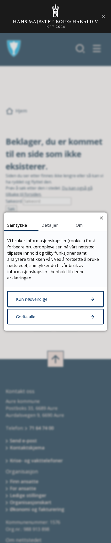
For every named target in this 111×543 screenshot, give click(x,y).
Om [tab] (79, 225)
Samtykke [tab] (17, 225)
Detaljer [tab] (50, 225)
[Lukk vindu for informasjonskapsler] (101, 218)
